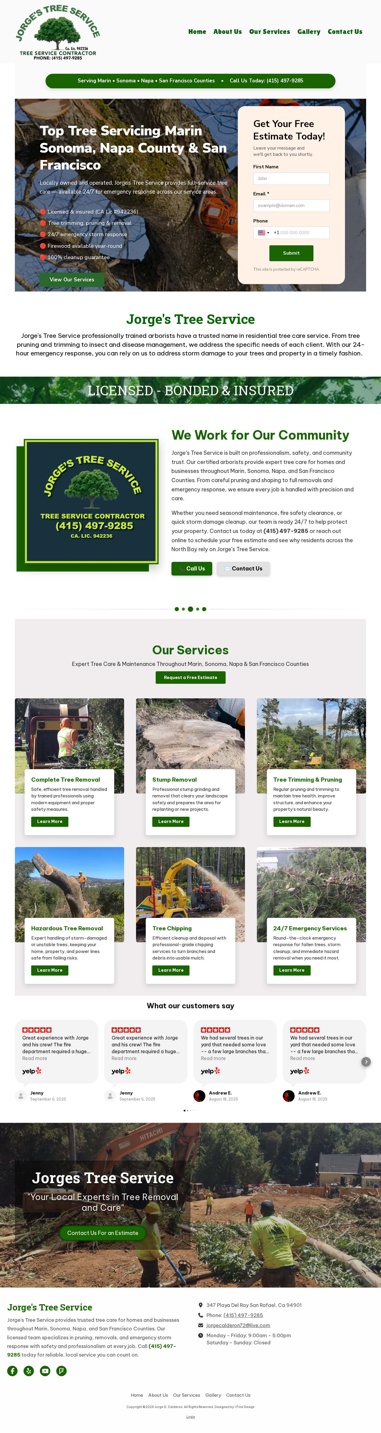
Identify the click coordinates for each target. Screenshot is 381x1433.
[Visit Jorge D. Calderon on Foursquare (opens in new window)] (61, 1371)
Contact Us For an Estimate (102, 1233)
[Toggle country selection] (264, 232)
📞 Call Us (192, 568)
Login (190, 1417)
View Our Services (72, 279)
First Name (266, 167)
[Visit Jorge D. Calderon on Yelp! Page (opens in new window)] (29, 1371)
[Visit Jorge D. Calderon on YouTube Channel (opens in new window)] (45, 1371)
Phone (260, 221)
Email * (261, 194)
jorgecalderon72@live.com (238, 1325)
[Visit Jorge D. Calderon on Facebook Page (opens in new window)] (12, 1371)
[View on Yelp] (31, 1071)
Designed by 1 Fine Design (234, 1407)
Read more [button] (34, 1058)
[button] (15, 1062)
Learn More (50, 821)
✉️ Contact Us (243, 568)
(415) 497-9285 (284, 80)
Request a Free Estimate (190, 677)
